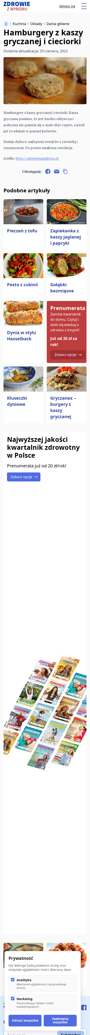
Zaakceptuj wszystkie (60, 1020)
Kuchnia (19, 23)
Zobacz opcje (65, 354)
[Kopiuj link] (65, 171)
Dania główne (58, 23)
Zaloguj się (67, 6)
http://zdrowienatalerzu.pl (37, 158)
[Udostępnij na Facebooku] (47, 171)
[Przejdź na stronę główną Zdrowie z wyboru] (16, 6)
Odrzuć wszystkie (25, 1020)
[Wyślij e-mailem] (56, 171)
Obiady (36, 23)
